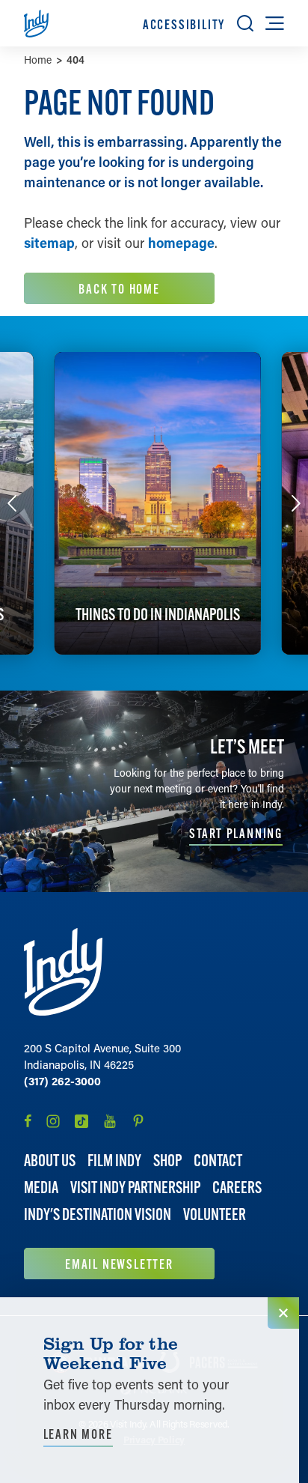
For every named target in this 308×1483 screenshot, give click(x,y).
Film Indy (114, 1160)
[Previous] (12, 503)
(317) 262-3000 (62, 1080)
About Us (50, 1160)
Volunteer (214, 1214)
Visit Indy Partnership (135, 1187)
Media (41, 1187)
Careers (237, 1187)
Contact (218, 1160)
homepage (181, 243)
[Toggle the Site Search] (245, 23)
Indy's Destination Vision (97, 1214)
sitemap (49, 243)
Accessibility (184, 24)
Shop (167, 1160)
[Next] (296, 503)
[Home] (63, 972)
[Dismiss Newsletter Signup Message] (283, 1313)
